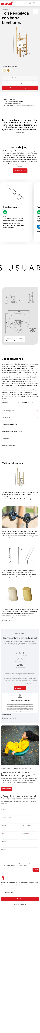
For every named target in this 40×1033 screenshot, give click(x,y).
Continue (20, 899)
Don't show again (20, 904)
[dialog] (20, 516)
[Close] (37, 877)
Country (3, 889)
